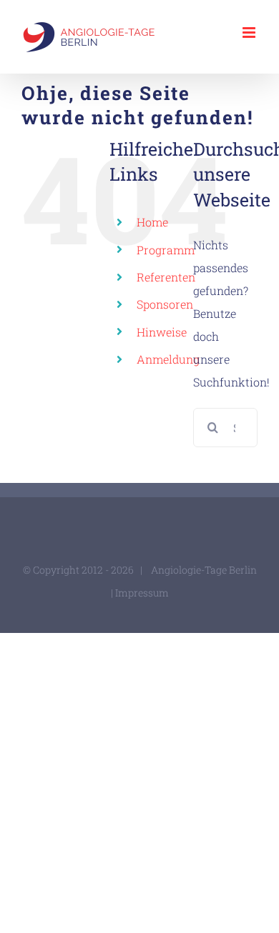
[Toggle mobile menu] (250, 32)
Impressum (142, 592)
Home (152, 221)
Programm (166, 249)
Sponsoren (165, 303)
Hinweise (162, 331)
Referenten (166, 276)
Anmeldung (168, 358)
